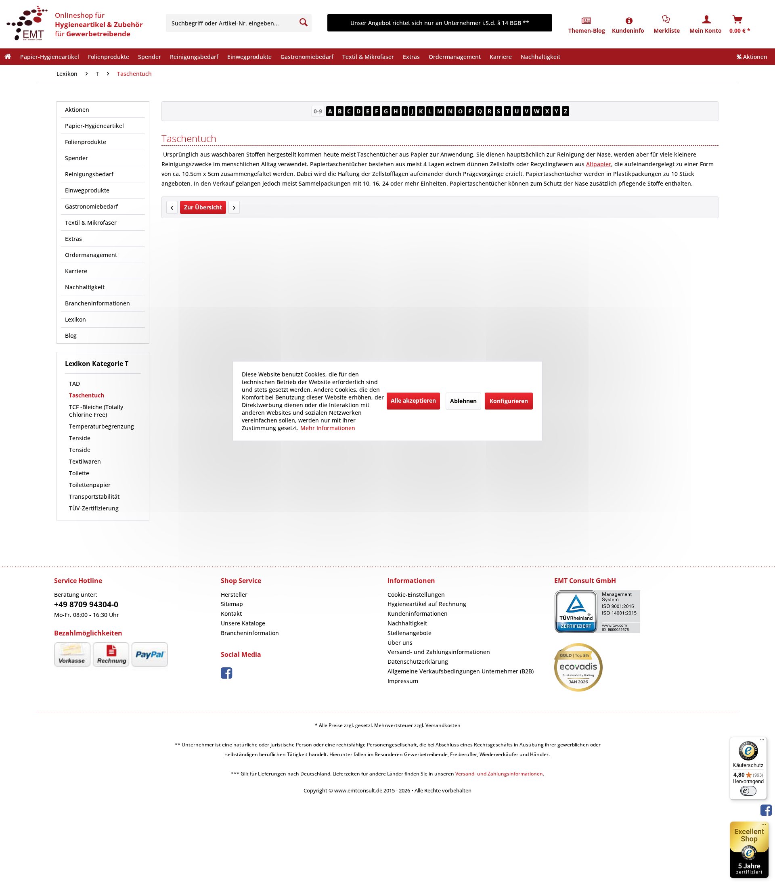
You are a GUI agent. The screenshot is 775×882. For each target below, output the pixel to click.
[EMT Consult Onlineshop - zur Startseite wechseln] (26, 24)
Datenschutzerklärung (418, 661)
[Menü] (762, 741)
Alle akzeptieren (413, 400)
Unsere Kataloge (243, 623)
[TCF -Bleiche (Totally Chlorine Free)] (234, 207)
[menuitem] (240, 23)
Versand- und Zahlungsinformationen (439, 652)
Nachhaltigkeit (85, 287)
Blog (71, 335)
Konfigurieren (509, 401)
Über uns (400, 642)
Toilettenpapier (90, 485)
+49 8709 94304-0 (86, 604)
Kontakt (231, 613)
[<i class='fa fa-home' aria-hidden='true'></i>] (8, 56)
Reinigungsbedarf (89, 174)
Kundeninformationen (418, 613)
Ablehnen (463, 401)
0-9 (318, 111)
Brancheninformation (250, 633)
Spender (76, 158)
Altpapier (598, 164)
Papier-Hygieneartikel (94, 126)
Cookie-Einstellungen (416, 594)
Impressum (403, 681)
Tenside (80, 438)
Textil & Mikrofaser (91, 222)
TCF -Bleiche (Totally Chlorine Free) (96, 410)
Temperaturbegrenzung (101, 426)
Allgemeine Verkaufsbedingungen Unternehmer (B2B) (461, 671)
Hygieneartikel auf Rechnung (427, 604)
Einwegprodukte (87, 190)
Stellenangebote (409, 633)
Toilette (79, 473)
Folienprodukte (85, 142)
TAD (74, 383)
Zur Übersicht (203, 207)
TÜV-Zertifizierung (94, 508)
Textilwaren (85, 461)
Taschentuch (86, 395)
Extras (73, 238)
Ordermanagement (91, 255)
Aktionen (754, 57)
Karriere (76, 271)
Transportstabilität (95, 496)
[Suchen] (303, 23)
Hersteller (234, 594)
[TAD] (172, 207)
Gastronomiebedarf (91, 206)
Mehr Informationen (327, 428)
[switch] (748, 791)
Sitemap (232, 604)
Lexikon (75, 319)
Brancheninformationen (97, 303)
